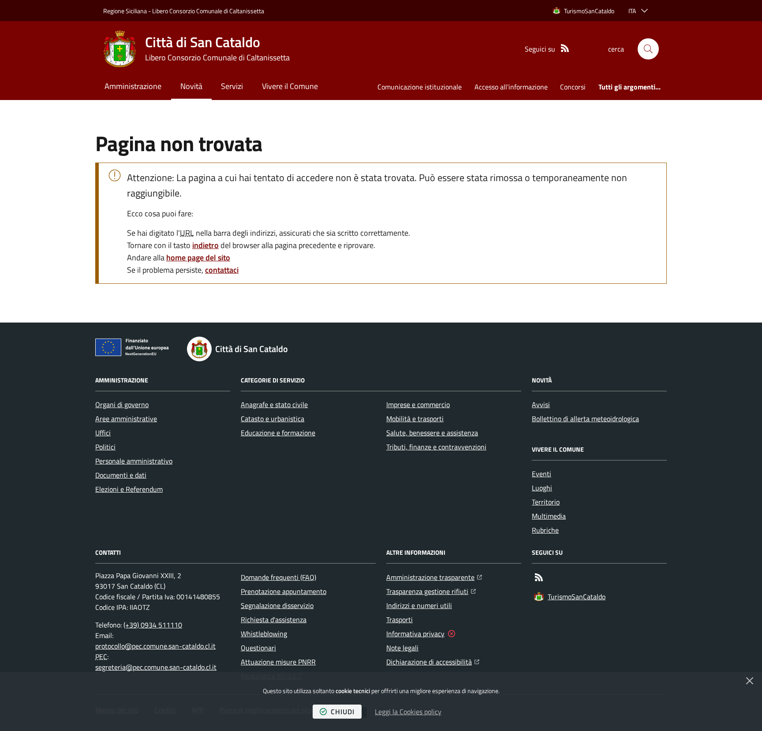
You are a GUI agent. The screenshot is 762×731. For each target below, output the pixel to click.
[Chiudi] (749, 680)
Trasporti (399, 619)
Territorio (546, 502)
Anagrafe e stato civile (274, 404)
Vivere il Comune (290, 86)
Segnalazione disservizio (277, 605)
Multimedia (549, 516)
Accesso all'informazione (511, 87)
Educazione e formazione (278, 432)
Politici (105, 447)
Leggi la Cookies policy (408, 711)
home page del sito (198, 257)
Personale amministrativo (133, 461)
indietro (205, 245)
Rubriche (545, 530)
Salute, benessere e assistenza (432, 432)
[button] (648, 48)
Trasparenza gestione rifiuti (431, 591)
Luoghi (542, 487)
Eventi (541, 473)
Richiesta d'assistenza (273, 619)
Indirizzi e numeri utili (419, 605)
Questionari (258, 647)
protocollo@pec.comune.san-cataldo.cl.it (155, 646)
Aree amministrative (126, 418)
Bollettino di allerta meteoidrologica (585, 418)
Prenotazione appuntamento (283, 591)
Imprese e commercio (418, 404)
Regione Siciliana (125, 10)
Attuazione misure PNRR (278, 662)
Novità (191, 86)
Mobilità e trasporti (415, 418)
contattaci (222, 270)
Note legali (402, 647)
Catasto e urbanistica (272, 418)
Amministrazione (133, 86)
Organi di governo (122, 404)
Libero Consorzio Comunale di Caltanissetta (208, 10)
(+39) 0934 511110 (152, 625)
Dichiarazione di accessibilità (432, 661)
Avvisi (541, 404)
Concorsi (573, 87)
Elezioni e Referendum (129, 489)
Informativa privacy (415, 633)
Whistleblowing (264, 633)
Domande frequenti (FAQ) (278, 577)
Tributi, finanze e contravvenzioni (436, 447)
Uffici (103, 432)
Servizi (232, 86)
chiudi (343, 711)
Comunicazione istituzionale (419, 87)
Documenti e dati (120, 475)
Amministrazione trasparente (434, 577)
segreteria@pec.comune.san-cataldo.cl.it (156, 667)
